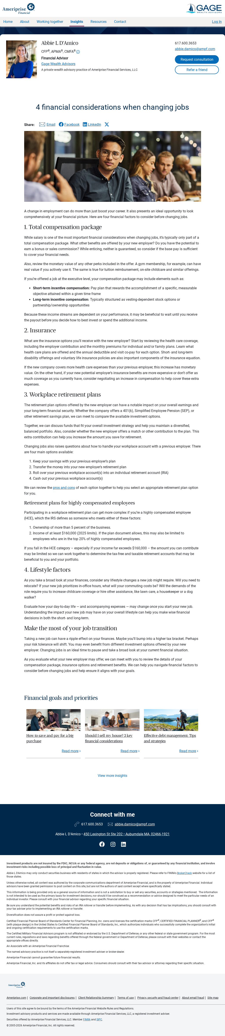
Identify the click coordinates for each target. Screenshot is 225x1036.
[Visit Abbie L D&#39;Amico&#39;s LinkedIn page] (123, 844)
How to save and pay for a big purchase (49, 738)
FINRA (87, 1019)
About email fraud (193, 997)
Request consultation (197, 59)
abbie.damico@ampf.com (195, 49)
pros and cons (64, 488)
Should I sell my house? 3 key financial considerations (108, 738)
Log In (217, 22)
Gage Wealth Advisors (58, 64)
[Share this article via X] (106, 124)
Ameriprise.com (16, 997)
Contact (120, 22)
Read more (70, 751)
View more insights (112, 776)
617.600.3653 (185, 43)
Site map (212, 997)
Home (8, 22)
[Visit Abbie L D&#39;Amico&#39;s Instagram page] (114, 844)
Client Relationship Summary (96, 997)
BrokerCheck (184, 873)
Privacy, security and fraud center (157, 997)
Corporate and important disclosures (52, 997)
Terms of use (125, 997)
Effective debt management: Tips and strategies (170, 738)
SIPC (99, 1019)
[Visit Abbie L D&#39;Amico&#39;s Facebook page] (102, 844)
